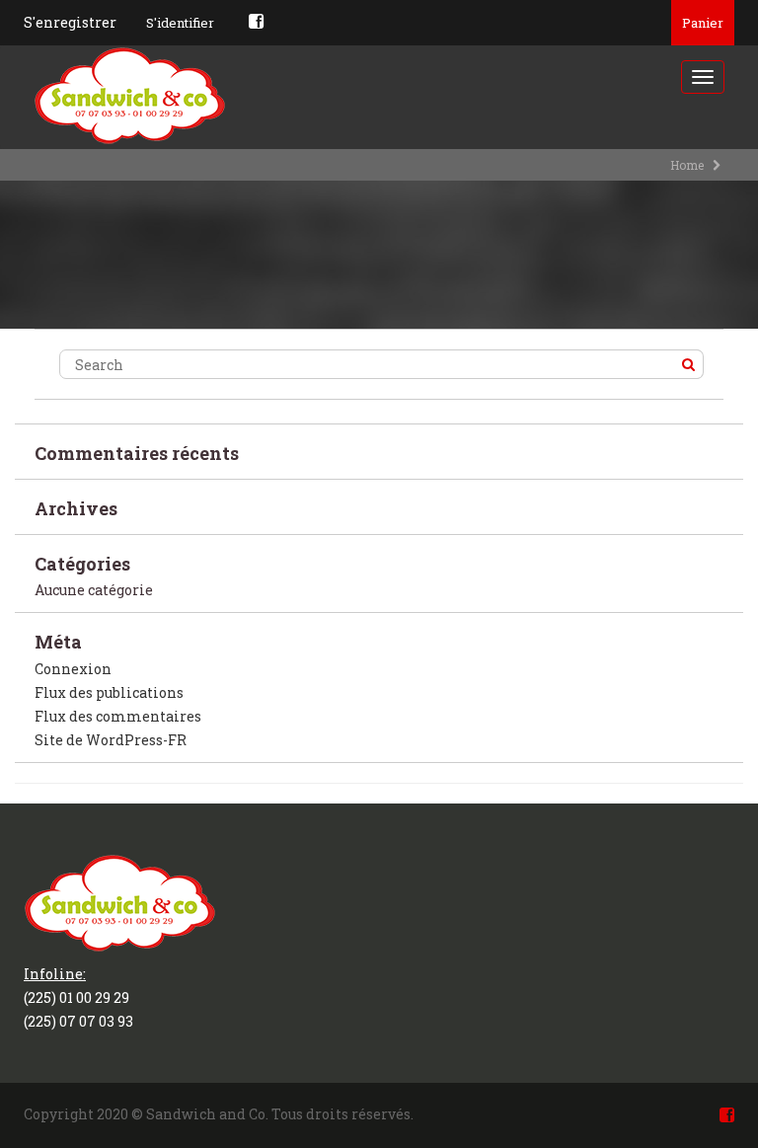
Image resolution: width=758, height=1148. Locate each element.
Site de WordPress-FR (111, 739)
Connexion (73, 668)
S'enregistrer (70, 22)
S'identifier (180, 23)
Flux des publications (109, 692)
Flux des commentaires (118, 716)
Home (687, 165)
